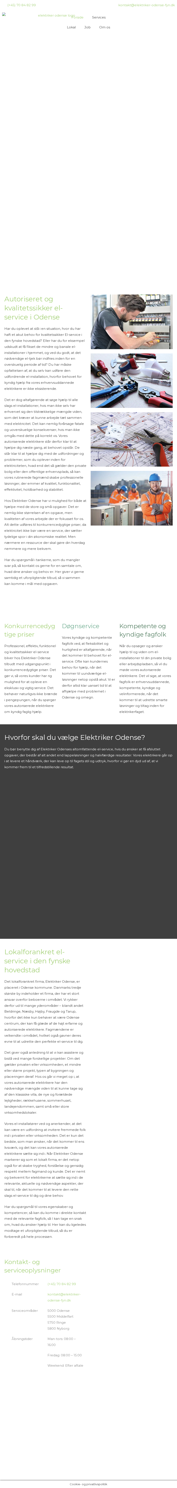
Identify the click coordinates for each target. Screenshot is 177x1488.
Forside (77, 17)
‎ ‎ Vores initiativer (66, 1464)
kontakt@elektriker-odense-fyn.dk (21, 1455)
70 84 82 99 (14, 1446)
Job (87, 27)
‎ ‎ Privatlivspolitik (65, 1454)
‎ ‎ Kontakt (60, 1444)
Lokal (71, 27)
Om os (104, 27)
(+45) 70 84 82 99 (61, 1284)
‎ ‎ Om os (59, 1434)
